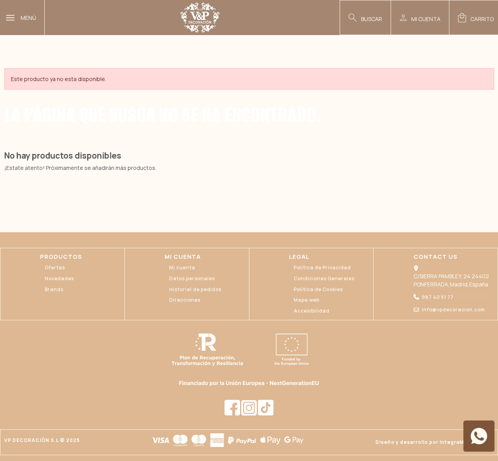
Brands (54, 289)
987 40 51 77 (438, 297)
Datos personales (192, 278)
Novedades (59, 278)
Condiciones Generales (324, 278)
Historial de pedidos (195, 289)
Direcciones (184, 300)
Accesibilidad (312, 310)
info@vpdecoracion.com (453, 309)
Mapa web (306, 300)
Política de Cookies (318, 289)
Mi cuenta (182, 267)
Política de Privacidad (322, 267)
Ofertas (55, 267)
